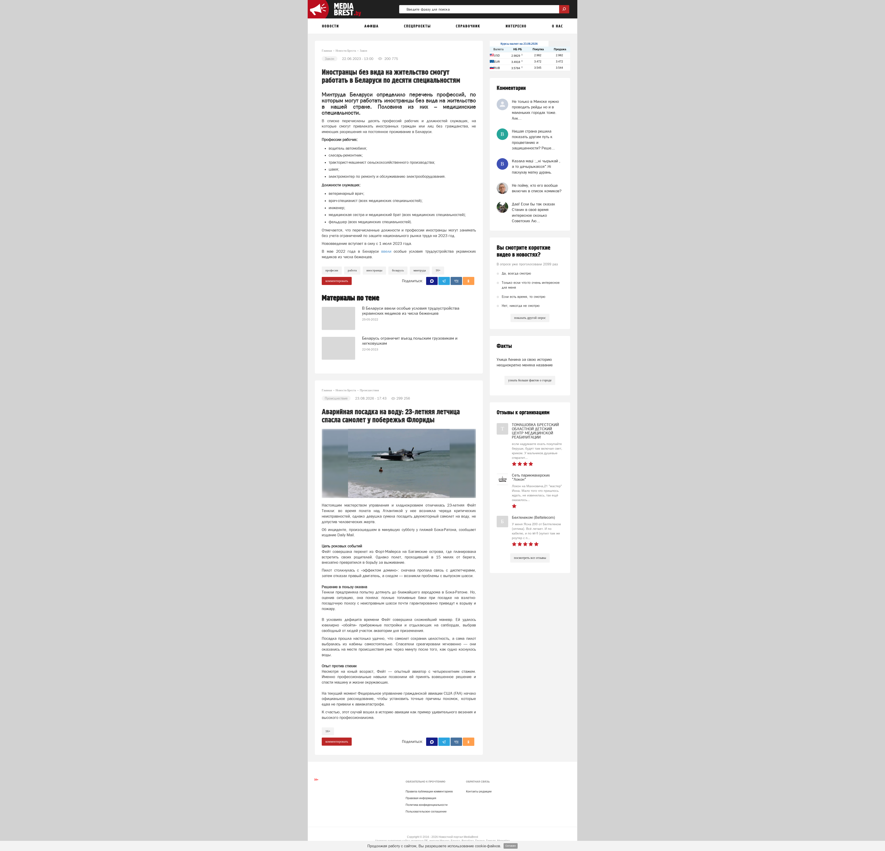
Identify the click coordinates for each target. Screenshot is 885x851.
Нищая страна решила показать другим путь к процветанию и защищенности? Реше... (533, 139)
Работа (352, 270)
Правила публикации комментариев (429, 791)
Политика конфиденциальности (427, 805)
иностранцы (374, 270)
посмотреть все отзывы (530, 558)
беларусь (398, 270)
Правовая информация (421, 798)
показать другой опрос (530, 318)
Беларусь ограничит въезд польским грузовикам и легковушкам (409, 341)
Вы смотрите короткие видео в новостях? (523, 251)
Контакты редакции (479, 791)
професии (331, 270)
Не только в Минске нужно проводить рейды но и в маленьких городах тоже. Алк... (535, 110)
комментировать (336, 281)
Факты (504, 346)
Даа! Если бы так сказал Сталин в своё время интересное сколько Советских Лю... (533, 212)
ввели (386, 251)
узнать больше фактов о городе (530, 380)
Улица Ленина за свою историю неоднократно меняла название (525, 362)
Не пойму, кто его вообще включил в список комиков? (536, 188)
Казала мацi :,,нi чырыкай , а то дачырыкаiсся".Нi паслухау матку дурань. (536, 167)
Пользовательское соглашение (426, 811)
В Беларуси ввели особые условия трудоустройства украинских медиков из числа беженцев (410, 311)
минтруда (419, 270)
